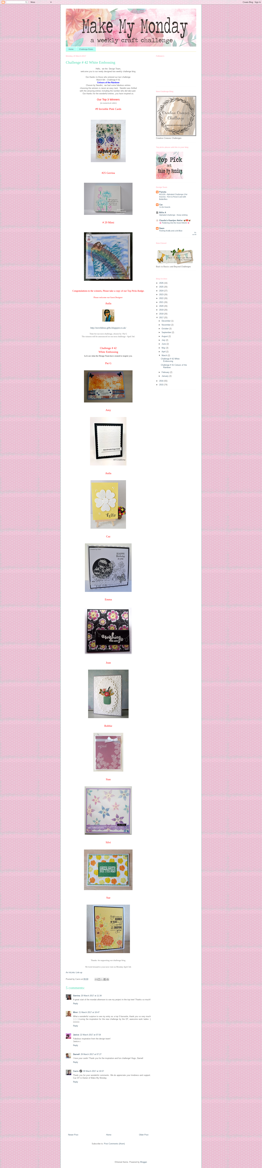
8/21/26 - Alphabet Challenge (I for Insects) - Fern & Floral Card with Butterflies (173, 196)
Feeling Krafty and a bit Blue (170, 231)
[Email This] (96, 979)
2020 (161, 306)
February (166, 372)
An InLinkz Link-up (74, 972)
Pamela (162, 192)
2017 (161, 317)
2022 (161, 298)
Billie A (162, 212)
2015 (161, 385)
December (166, 321)
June (164, 344)
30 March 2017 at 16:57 (93, 1071)
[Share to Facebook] (104, 979)
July (164, 340)
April (164, 351)
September (167, 332)
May (164, 348)
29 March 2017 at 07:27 (91, 1054)
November (166, 325)
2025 (161, 287)
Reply (75, 1003)
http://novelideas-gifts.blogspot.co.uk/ (108, 328)
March (165, 355)
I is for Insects (164, 207)
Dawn (161, 228)
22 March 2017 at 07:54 (90, 1035)
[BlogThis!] (99, 979)
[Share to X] (101, 979)
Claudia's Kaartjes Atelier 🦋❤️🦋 (175, 220)
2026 (161, 283)
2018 (161, 314)
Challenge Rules (86, 49)
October (165, 328)
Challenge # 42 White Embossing (170, 360)
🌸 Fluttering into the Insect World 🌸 (174, 223)
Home (71, 49)
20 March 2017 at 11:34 (91, 995)
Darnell (76, 1054)
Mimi (75, 1012)
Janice (76, 1035)
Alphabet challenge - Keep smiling (173, 215)
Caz (161, 205)
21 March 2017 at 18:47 (89, 1012)
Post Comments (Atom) (114, 1144)
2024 (161, 291)
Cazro (76, 1071)
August (165, 336)
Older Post (143, 1135)
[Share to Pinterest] (107, 979)
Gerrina (76, 995)
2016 (161, 381)
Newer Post (73, 1135)
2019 (161, 310)
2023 (161, 294)
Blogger (143, 1162)
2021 (161, 302)
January (165, 376)
